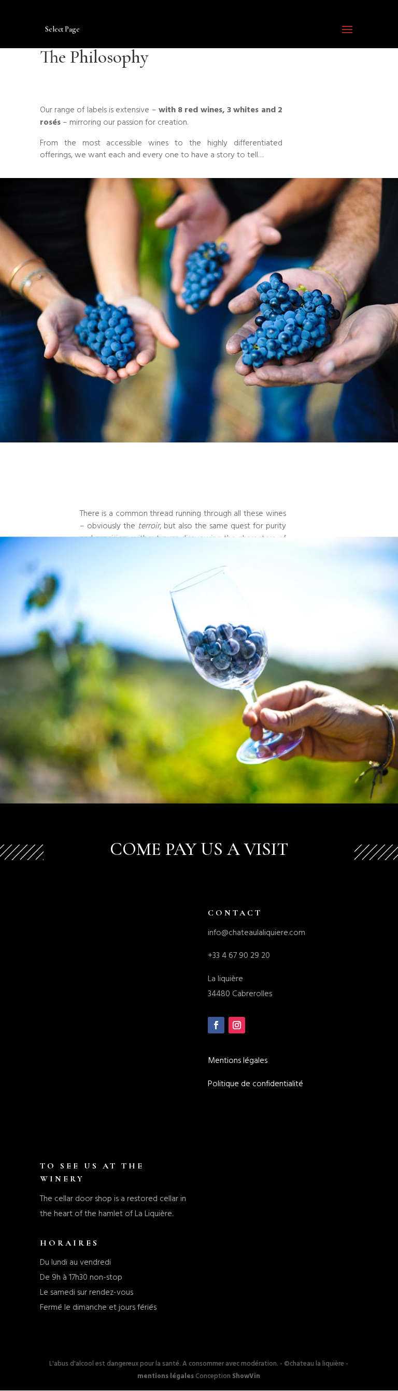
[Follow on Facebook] (216, 1025)
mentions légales (165, 1376)
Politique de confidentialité (255, 1083)
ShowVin (246, 1376)
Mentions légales (237, 1060)
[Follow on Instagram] (237, 1025)
